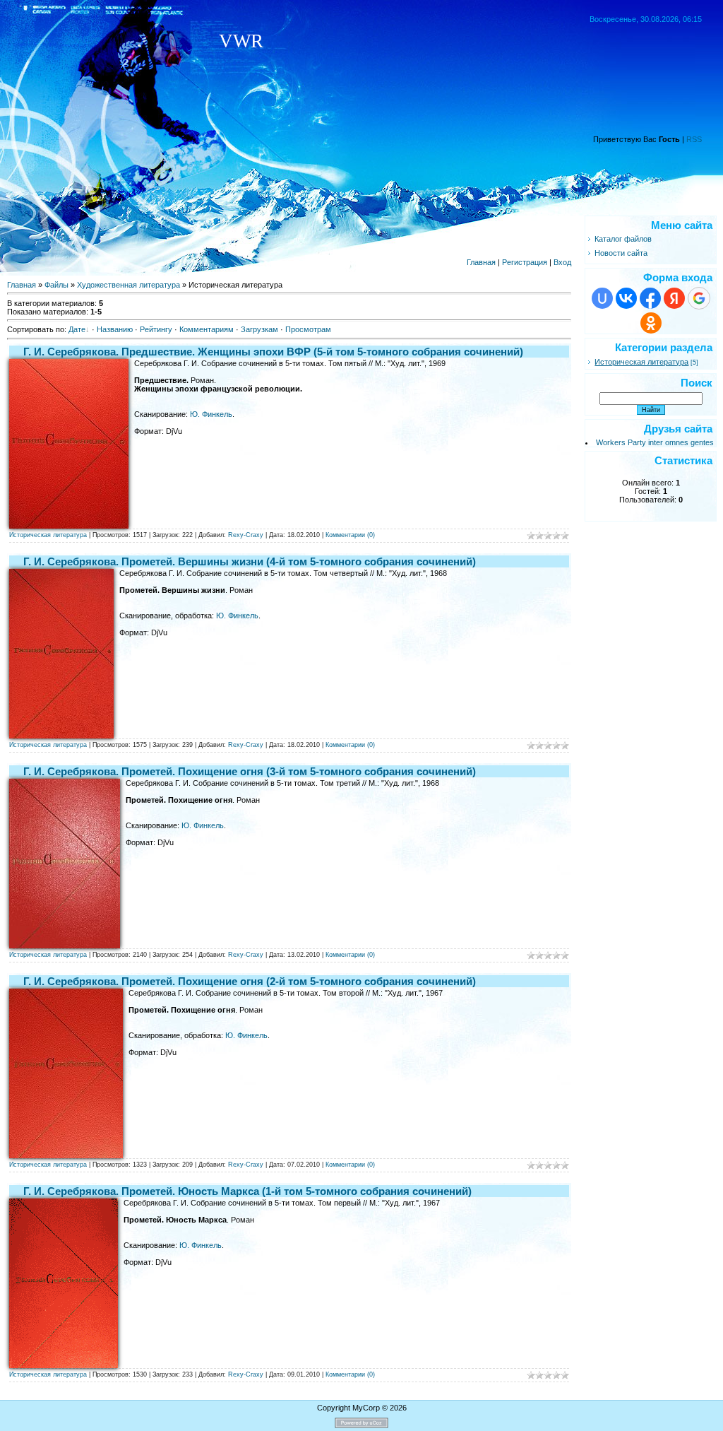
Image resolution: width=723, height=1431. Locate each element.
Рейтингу (156, 329)
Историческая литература (48, 534)
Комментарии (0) (350, 534)
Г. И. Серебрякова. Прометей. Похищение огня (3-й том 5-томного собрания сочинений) (249, 771)
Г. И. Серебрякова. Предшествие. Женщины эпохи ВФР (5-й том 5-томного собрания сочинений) (273, 352)
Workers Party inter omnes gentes (655, 442)
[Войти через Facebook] (650, 298)
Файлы (56, 285)
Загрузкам (259, 329)
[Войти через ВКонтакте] (626, 298)
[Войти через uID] (602, 298)
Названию (115, 329)
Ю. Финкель (211, 414)
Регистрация (524, 262)
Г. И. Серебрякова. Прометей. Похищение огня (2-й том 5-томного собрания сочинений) (249, 981)
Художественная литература (128, 285)
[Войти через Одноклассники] (651, 323)
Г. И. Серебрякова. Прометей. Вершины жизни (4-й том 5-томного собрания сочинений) (249, 561)
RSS (694, 139)
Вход (562, 262)
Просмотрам (308, 329)
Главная (481, 262)
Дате (76, 329)
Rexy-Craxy (245, 534)
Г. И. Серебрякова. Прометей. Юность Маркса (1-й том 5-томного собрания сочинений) (247, 1191)
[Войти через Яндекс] (674, 298)
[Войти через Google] (699, 298)
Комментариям (206, 329)
